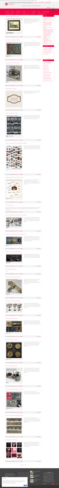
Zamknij (25, 485)
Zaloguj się (49, 7)
